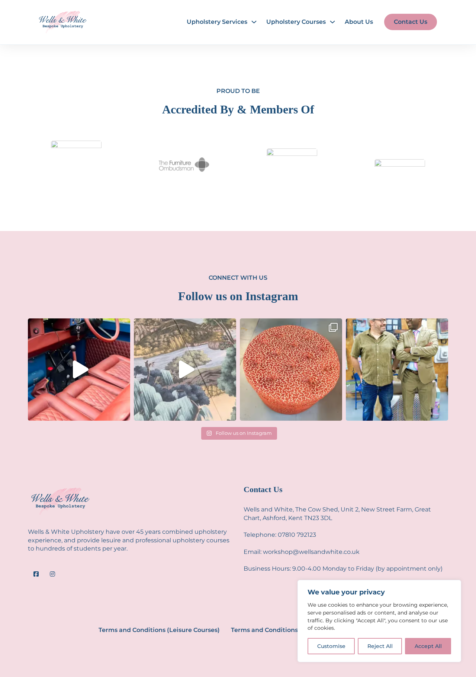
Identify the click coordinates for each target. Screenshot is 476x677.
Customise (331, 646)
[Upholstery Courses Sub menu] (332, 22)
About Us (359, 21)
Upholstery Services (217, 21)
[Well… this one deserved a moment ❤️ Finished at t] (291, 369)
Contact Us (410, 21)
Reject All (380, 646)
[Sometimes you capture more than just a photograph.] (397, 369)
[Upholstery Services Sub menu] (254, 22)
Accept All (428, 646)
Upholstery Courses (296, 21)
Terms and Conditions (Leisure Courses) (159, 629)
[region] (379, 621)
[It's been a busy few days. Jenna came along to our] (185, 369)
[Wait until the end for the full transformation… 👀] (79, 369)
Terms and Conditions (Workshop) (283, 629)
